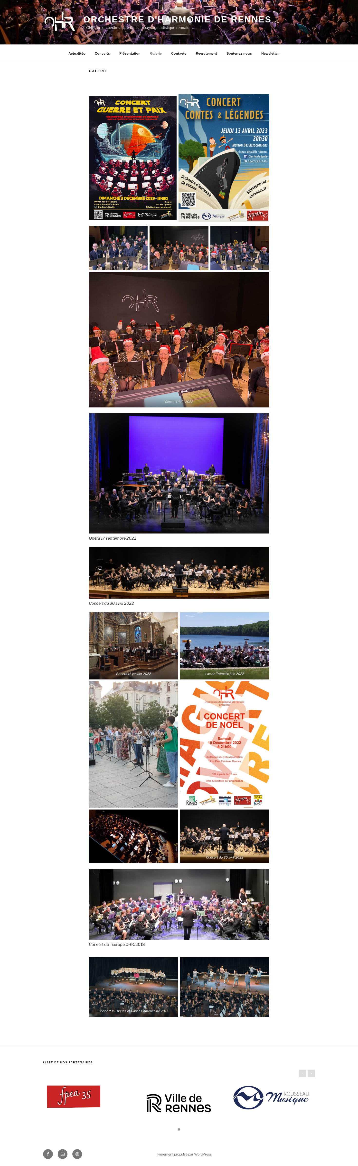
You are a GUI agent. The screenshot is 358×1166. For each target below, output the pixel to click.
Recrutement (206, 53)
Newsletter (270, 53)
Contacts (178, 53)
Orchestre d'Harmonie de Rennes (177, 19)
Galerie (156, 53)
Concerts (102, 53)
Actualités (76, 53)
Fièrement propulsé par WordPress (184, 1154)
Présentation (130, 53)
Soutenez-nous (239, 53)
